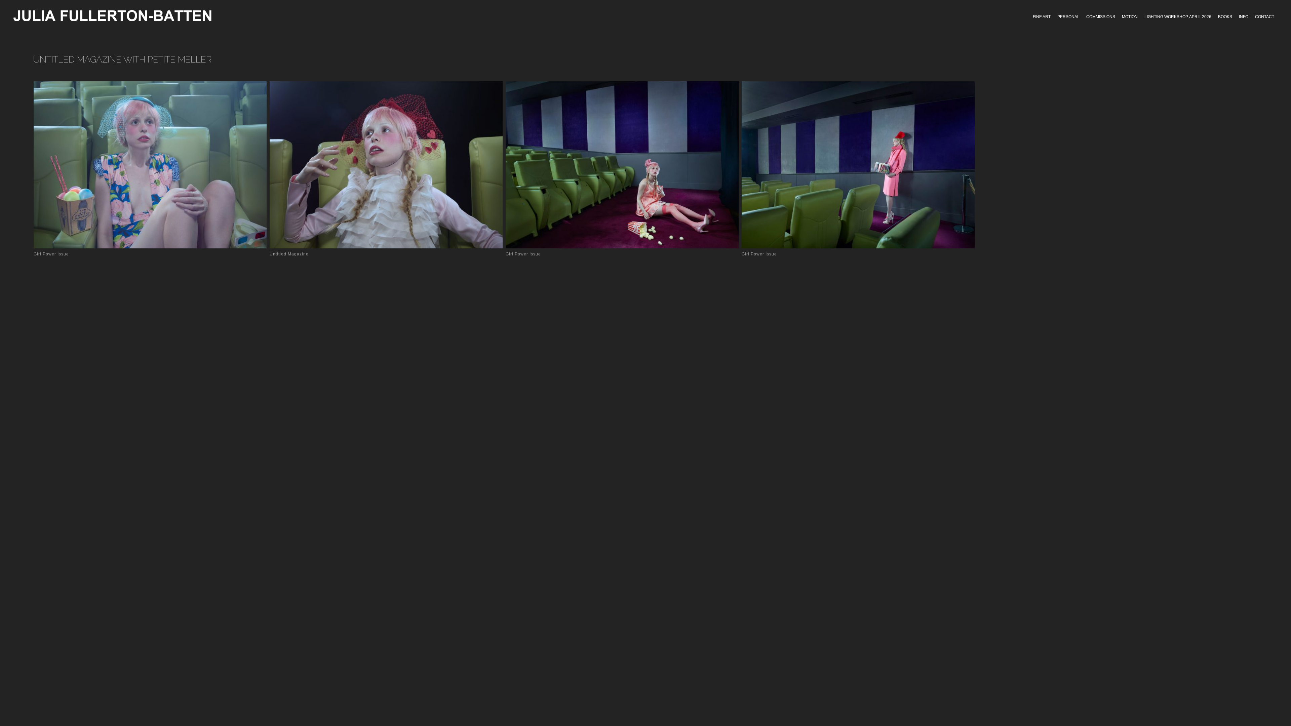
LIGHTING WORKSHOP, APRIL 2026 (1177, 16)
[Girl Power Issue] (151, 164)
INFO (1243, 16)
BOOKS (1225, 16)
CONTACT (1264, 16)
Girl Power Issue (51, 254)
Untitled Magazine (289, 254)
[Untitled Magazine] (387, 164)
